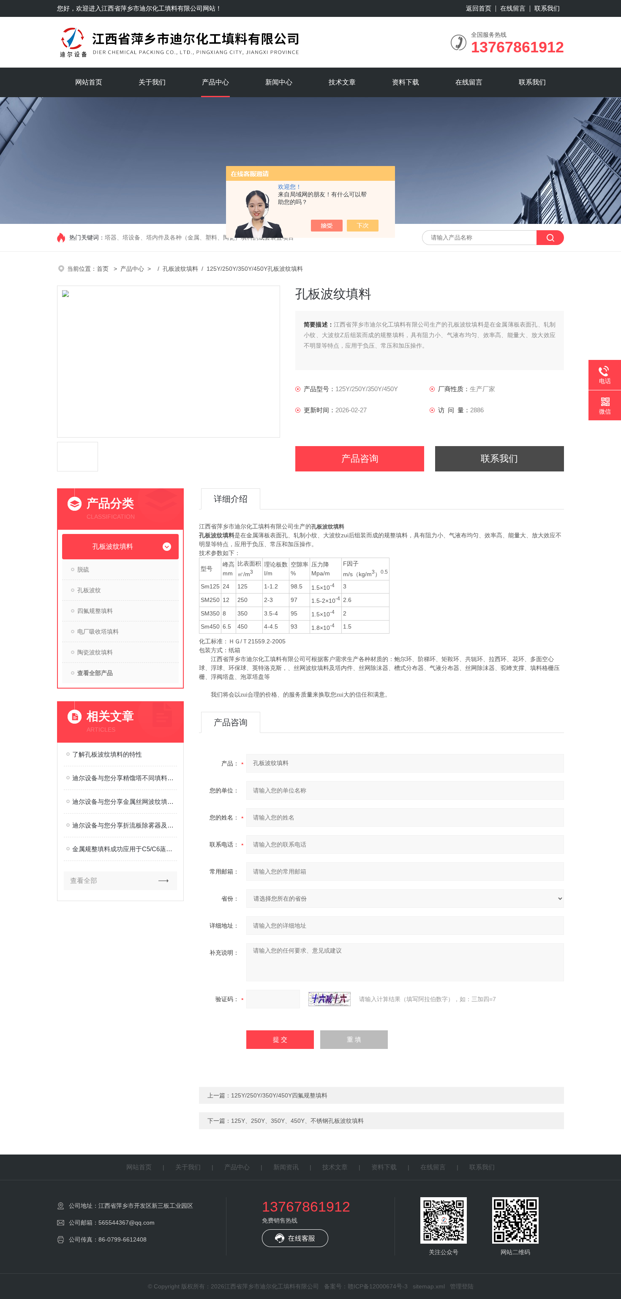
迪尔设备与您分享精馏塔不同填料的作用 (124, 778)
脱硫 (83, 569)
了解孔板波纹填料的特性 (107, 754)
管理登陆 (462, 1286)
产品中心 (215, 82)
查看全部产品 (95, 673)
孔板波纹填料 (180, 268)
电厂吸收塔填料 (98, 631)
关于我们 (152, 82)
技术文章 (342, 82)
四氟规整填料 (95, 610)
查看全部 (83, 880)
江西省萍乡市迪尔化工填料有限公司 (152, 8)
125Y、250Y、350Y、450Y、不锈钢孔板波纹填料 (297, 1120)
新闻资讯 (286, 1167)
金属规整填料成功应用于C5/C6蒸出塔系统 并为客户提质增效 (124, 848)
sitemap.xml (429, 1286)
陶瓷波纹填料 (95, 652)
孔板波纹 (89, 590)
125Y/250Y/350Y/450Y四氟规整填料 (279, 1095)
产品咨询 (360, 458)
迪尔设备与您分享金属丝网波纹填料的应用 (124, 801)
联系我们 (547, 8)
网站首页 (88, 82)
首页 (103, 268)
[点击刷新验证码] (329, 999)
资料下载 (405, 82)
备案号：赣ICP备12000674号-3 (366, 1286)
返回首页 (478, 8)
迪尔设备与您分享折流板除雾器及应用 (124, 825)
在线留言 (513, 8)
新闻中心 (278, 82)
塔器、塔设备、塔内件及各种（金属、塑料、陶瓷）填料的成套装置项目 (199, 237)
